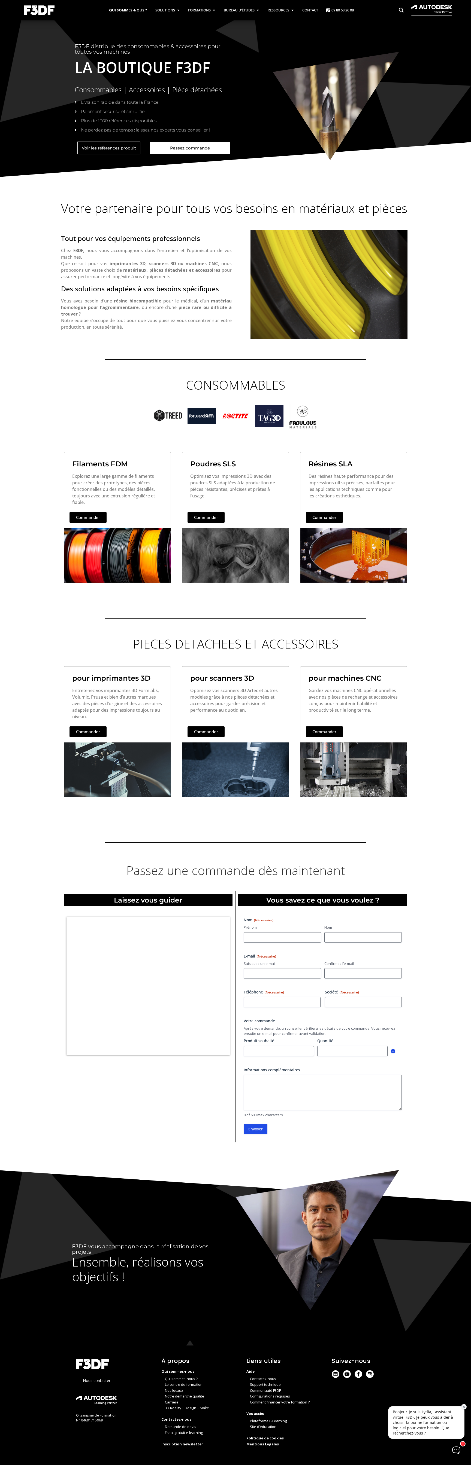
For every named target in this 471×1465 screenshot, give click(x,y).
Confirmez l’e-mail (339, 963)
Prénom (250, 927)
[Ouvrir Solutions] (178, 10)
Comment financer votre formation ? (280, 1402)
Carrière (172, 1402)
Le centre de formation (184, 1384)
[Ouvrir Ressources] (292, 10)
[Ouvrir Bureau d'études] (257, 10)
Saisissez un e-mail (260, 963)
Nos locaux (174, 1390)
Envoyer (255, 1128)
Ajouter (393, 1051)
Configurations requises (270, 1396)
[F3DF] (113, 1365)
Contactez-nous (263, 1378)
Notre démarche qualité (184, 1396)
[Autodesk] (113, 1402)
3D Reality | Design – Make (187, 1407)
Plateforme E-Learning (268, 1420)
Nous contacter (96, 1380)
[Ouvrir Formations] (214, 10)
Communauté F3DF (265, 1390)
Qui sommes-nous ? (181, 1378)
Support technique (265, 1384)
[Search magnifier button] (401, 10)
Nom (328, 927)
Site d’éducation (263, 1426)
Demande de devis (180, 1426)
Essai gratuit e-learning (184, 1432)
